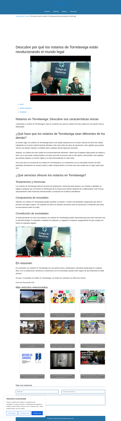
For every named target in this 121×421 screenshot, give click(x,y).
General (47, 11)
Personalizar (12, 413)
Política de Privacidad (60, 418)
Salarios (56, 11)
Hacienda (73, 11)
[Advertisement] (60, 30)
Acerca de (71, 418)
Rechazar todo (24, 413)
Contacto (23, 112)
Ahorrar (64, 11)
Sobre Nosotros (25, 108)
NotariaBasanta (60, 4)
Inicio (22, 104)
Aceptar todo (37, 413)
